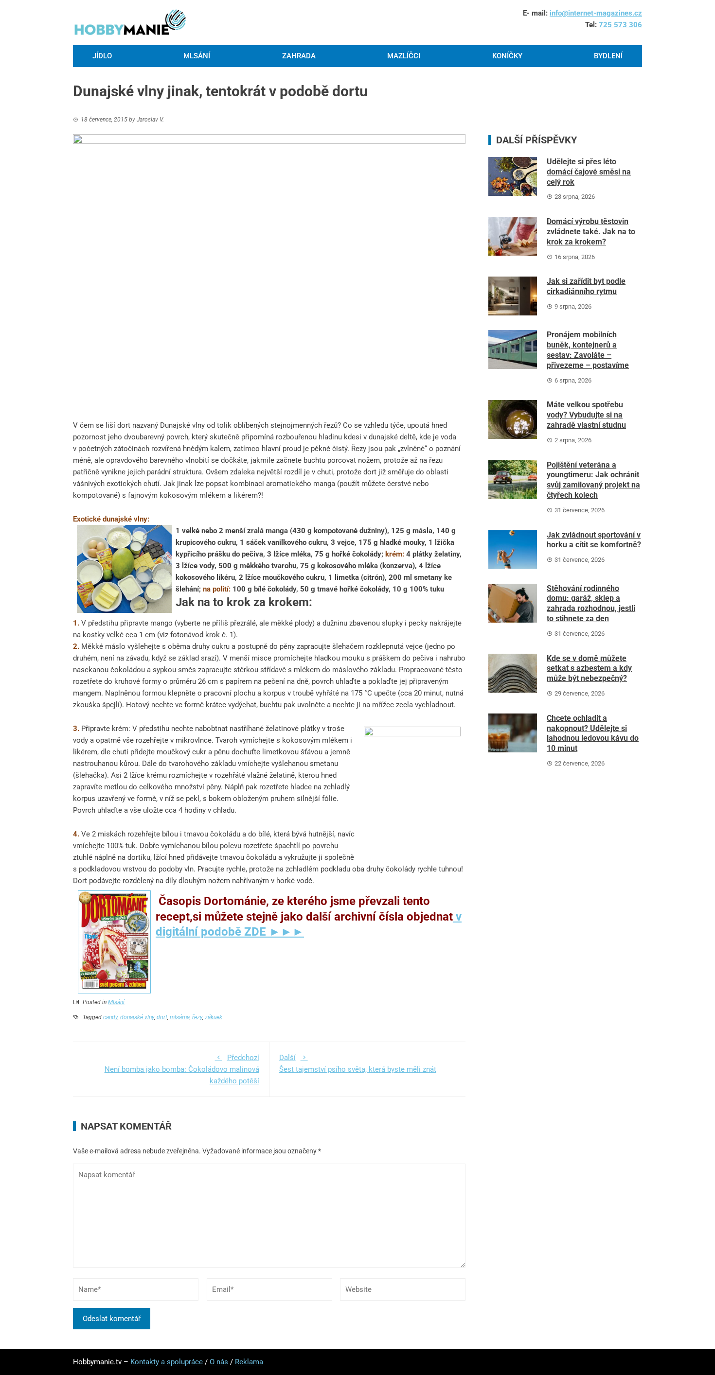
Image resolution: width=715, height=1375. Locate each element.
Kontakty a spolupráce (166, 1362)
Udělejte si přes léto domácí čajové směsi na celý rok (589, 172)
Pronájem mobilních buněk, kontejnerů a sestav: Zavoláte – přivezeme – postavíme (588, 349)
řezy (197, 1017)
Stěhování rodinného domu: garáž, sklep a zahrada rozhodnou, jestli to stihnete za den (591, 603)
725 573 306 (620, 24)
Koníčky (507, 56)
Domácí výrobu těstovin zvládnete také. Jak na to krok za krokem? (591, 231)
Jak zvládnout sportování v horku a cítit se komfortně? (594, 540)
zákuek (213, 1017)
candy (110, 1017)
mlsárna (180, 1017)
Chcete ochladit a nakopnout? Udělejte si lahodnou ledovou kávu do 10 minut (593, 733)
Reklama (249, 1362)
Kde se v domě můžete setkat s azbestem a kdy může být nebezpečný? (589, 668)
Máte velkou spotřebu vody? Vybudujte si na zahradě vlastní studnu (586, 415)
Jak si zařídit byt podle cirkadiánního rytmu (586, 286)
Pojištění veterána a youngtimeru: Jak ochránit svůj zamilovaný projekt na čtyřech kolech (593, 480)
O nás (219, 1362)
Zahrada (299, 56)
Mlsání (196, 56)
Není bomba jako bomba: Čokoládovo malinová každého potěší (182, 1069)
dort (162, 1017)
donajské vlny (137, 1017)
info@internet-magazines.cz (596, 13)
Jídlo (102, 56)
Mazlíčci (403, 56)
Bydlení (608, 56)
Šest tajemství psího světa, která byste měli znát (357, 1063)
